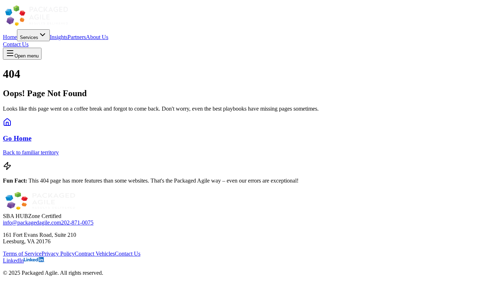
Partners (76, 37)
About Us (97, 37)
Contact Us (16, 44)
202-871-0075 (77, 222)
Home (10, 37)
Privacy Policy (58, 254)
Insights (58, 37)
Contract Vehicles (95, 254)
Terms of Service (22, 254)
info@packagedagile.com (32, 222)
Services (29, 37)
